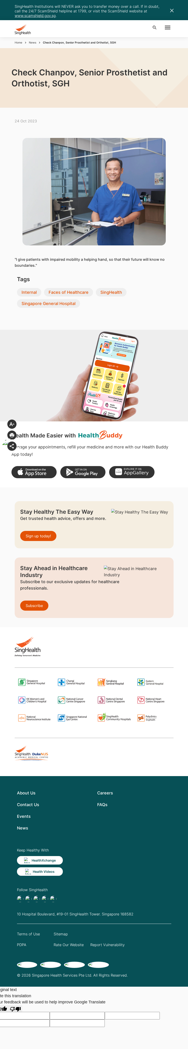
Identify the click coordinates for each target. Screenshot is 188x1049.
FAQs (102, 804)
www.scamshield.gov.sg (35, 15)
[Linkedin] (36, 899)
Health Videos (44, 871)
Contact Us (28, 804)
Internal (29, 292)
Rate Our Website (69, 944)
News (32, 42)
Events (24, 816)
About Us (26, 793)
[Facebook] (20, 899)
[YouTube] (53, 899)
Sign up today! (38, 536)
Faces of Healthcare (68, 292)
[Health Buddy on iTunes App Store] (34, 472)
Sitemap (61, 934)
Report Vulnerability (107, 944)
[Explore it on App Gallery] (131, 472)
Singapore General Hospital (48, 303)
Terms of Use (28, 934)
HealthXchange (44, 860)
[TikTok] (28, 899)
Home (18, 42)
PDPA (21, 944)
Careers (105, 793)
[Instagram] (45, 899)
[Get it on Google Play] (82, 472)
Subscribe (34, 605)
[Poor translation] (15, 1008)
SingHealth (111, 292)
